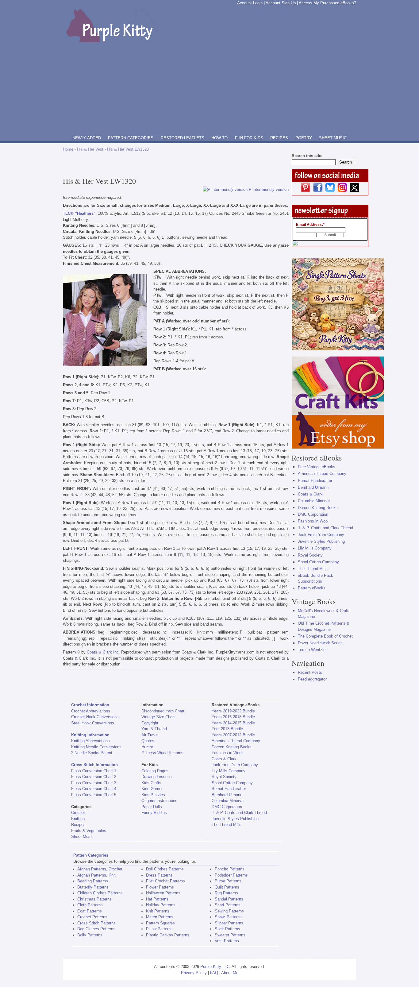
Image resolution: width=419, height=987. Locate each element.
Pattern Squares (160, 923)
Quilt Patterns (227, 887)
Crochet (78, 812)
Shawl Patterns (228, 917)
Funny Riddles (154, 812)
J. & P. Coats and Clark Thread (239, 812)
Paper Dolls (151, 806)
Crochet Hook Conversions (95, 717)
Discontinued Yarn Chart (162, 711)
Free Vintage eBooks (316, 467)
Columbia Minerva (228, 800)
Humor (147, 747)
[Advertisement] (209, 88)
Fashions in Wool (227, 752)
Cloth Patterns (90, 905)
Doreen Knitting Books (232, 747)
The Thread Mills (226, 824)
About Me (229, 972)
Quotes (147, 740)
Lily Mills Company (228, 771)
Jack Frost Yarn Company (235, 764)
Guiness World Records (162, 752)
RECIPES (279, 138)
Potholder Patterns (231, 875)
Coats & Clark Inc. (103, 652)
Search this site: (307, 155)
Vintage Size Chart (158, 717)
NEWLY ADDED (86, 138)
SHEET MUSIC (333, 138)
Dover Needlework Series (320, 643)
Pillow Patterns (159, 929)
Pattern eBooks (311, 588)
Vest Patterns (227, 941)
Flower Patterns (160, 887)
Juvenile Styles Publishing (235, 818)
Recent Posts (310, 672)
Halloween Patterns (163, 893)
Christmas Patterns (94, 899)
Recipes (78, 824)
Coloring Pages (154, 771)
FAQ (214, 972)
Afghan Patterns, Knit (96, 875)
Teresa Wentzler (312, 649)
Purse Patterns (228, 881)
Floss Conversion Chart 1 (93, 771)
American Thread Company (236, 740)
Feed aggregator (312, 679)
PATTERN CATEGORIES (130, 138)
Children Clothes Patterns (100, 893)
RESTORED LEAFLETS (182, 138)
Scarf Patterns (227, 905)
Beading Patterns (92, 881)
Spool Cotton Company (232, 783)
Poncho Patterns (229, 869)
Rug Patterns (226, 893)
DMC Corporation (227, 806)
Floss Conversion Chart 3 (93, 783)
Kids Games (152, 788)
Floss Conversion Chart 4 (93, 788)
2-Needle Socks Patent (91, 752)
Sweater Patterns (230, 935)
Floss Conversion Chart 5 (93, 794)
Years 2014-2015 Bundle (233, 723)
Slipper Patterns (229, 923)
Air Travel (150, 735)
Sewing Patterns (229, 911)
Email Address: (310, 224)
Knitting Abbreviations (90, 740)
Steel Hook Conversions (92, 723)
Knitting (78, 818)
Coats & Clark (224, 759)
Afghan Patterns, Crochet (99, 869)
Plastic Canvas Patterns (167, 935)
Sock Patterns (227, 929)
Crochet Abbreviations (90, 711)
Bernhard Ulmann (227, 794)
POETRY (303, 138)
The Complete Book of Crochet (325, 636)
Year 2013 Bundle (227, 729)
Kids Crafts (151, 783)
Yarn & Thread (154, 729)
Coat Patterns (89, 911)
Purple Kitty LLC (214, 966)
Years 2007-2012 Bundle (233, 735)
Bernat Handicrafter (229, 788)
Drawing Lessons (156, 776)
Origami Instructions (159, 800)
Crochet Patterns (92, 917)
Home (68, 149)
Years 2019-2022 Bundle (233, 711)
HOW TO (219, 138)
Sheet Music (82, 836)
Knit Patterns (157, 911)
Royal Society (224, 776)
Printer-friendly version (269, 189)
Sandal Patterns (229, 899)
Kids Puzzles (153, 794)
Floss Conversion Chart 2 (93, 776)
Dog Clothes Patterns (96, 929)
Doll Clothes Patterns (165, 869)
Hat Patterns (157, 899)
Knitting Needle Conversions (96, 747)
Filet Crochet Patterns (165, 881)
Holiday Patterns (160, 905)
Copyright (149, 723)
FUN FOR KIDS (249, 138)
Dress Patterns (159, 875)
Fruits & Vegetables (88, 830)
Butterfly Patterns (93, 887)
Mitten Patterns (159, 917)
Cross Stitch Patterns (96, 923)
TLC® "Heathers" (79, 213)
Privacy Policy (194, 972)
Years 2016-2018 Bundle (233, 717)
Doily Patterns (89, 935)
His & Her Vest (90, 149)
